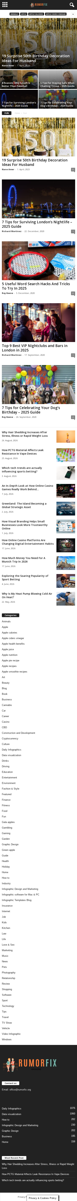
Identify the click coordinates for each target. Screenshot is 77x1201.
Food (4, 811)
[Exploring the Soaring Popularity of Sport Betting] (65, 581)
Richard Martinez (11, 231)
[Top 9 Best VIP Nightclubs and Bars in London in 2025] (38, 322)
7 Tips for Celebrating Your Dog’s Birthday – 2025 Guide (56, 104)
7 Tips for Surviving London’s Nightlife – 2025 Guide (19, 104)
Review (6, 983)
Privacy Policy (25, 1196)
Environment (9, 783)
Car (4, 710)
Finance (6, 799)
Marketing (7, 950)
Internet (6, 911)
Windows (7, 1039)
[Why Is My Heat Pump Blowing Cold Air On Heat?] (65, 599)
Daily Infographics (11, 749)
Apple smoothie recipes (14, 671)
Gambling (7, 827)
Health (5, 861)
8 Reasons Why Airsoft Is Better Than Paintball (16, 84)
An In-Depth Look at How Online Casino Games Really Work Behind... (27, 487)
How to (5, 877)
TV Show (7, 1022)
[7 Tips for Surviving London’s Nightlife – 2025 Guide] (38, 198)
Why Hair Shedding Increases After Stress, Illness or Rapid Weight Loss (25, 433)
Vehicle (6, 1028)
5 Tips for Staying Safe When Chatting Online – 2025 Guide (57, 84)
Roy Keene (7, 293)
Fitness (6, 805)
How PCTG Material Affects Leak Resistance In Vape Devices (23, 451)
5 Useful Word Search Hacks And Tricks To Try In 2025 (36, 286)
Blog (4, 688)
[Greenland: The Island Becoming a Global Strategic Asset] (65, 509)
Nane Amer (8, 65)
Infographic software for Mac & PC (20, 894)
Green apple (8, 850)
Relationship (8, 978)
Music (5, 955)
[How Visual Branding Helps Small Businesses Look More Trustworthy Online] (65, 527)
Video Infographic (11, 1034)
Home (17, 113)
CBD (4, 727)
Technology (8, 1006)
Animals (14, 14)
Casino (5, 721)
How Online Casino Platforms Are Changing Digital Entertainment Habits (28, 541)
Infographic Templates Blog (16, 900)
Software (6, 994)
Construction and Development (18, 733)
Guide (5, 855)
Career (5, 716)
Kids (4, 922)
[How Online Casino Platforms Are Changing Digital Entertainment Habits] (65, 545)
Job (4, 916)
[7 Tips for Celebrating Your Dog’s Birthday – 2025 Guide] (38, 384)
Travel (5, 1017)
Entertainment (9, 777)
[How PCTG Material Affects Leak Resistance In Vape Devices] (65, 455)
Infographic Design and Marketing (20, 889)
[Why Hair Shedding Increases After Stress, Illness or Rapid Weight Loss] (65, 436)
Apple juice (8, 649)
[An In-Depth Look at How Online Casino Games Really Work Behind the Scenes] (65, 491)
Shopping (7, 989)
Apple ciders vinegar (56, 14)
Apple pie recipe (10, 660)
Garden (6, 838)
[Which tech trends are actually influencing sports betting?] (65, 473)
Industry (6, 883)
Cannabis (7, 705)
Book (4, 694)
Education (7, 772)
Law (4, 933)
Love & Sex (8, 944)
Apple (23, 14)
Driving (5, 766)
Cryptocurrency (10, 738)
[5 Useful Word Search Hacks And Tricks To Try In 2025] (38, 260)
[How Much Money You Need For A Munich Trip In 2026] (65, 563)
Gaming (6, 833)
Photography (9, 972)
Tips (4, 1011)
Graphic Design (10, 844)
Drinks (5, 760)
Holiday (6, 866)
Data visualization (11, 755)
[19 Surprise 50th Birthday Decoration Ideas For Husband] (38, 43)
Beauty (6, 682)
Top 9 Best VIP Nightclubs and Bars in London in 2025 (34, 348)
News (5, 961)
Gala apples (8, 822)
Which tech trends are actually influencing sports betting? (22, 469)
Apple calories (36, 14)
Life (4, 939)
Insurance (7, 905)
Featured (6, 794)
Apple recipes (9, 666)
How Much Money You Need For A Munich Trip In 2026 (23, 559)
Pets (4, 967)
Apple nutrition (9, 655)
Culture (6, 744)
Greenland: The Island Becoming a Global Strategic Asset (24, 505)
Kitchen (6, 928)
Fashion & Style (10, 788)
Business (7, 699)
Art (3, 677)
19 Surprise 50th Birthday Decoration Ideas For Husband (36, 58)
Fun (4, 816)
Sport (5, 1000)
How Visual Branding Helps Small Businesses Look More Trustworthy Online (25, 525)
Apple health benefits (13, 643)
